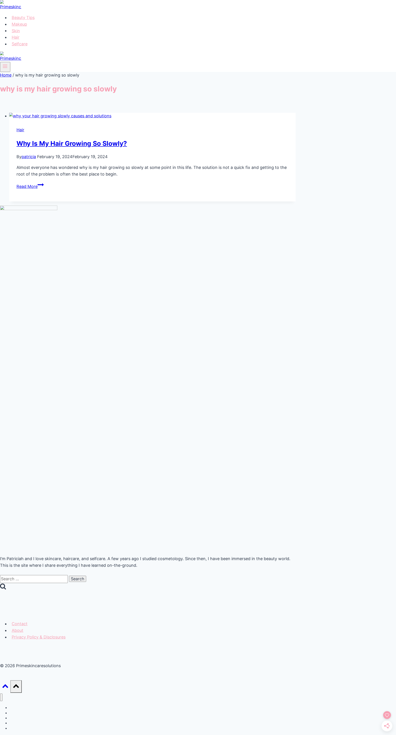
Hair (15, 37)
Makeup (19, 24)
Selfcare (20, 43)
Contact (20, 623)
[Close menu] (1, 697)
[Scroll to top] (5, 687)
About (17, 630)
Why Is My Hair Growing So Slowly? (71, 143)
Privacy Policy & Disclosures (39, 637)
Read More (30, 186)
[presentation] (152, 116)
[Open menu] (5, 67)
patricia (29, 156)
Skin (16, 30)
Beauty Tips (23, 17)
